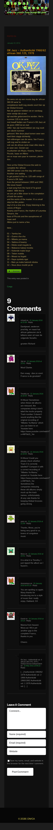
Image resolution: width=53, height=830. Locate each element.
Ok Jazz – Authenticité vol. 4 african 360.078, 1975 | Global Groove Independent (31, 662)
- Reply (30, 322)
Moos (23, 554)
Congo (9, 287)
